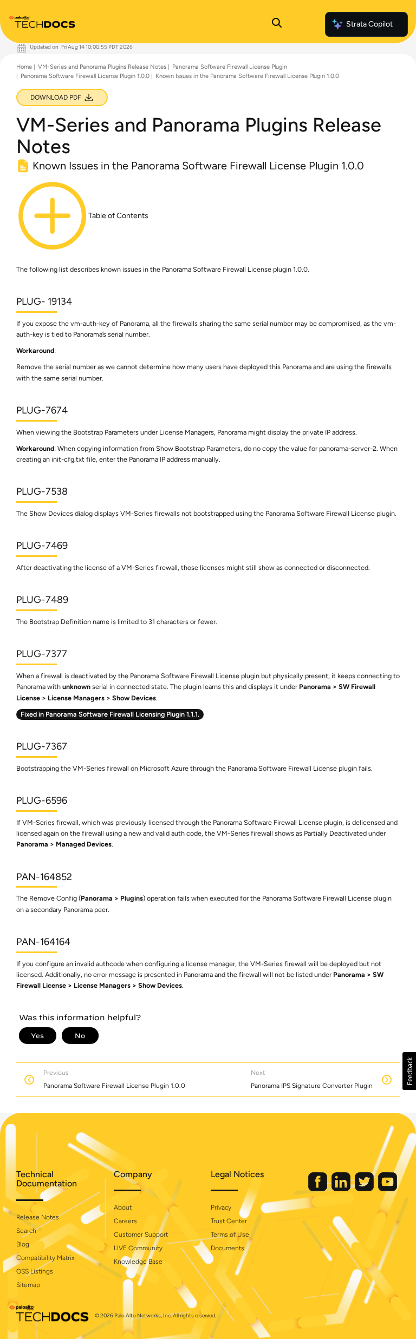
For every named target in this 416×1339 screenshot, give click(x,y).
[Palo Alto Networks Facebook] (318, 1188)
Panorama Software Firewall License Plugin (229, 66)
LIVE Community (138, 1248)
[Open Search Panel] (277, 24)
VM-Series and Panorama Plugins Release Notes (102, 66)
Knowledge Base (138, 1261)
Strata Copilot (369, 24)
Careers (125, 1221)
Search (26, 1231)
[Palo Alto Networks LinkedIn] (342, 1188)
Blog (22, 1244)
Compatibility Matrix (45, 1258)
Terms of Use (230, 1234)
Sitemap (28, 1285)
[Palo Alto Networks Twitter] (365, 1188)
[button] (409, 1071)
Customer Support (141, 1234)
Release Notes (37, 1217)
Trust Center (229, 1221)
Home (24, 66)
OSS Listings (34, 1271)
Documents (227, 1248)
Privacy (221, 1207)
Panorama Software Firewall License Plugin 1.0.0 (85, 76)
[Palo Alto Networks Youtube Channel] (387, 1188)
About (123, 1207)
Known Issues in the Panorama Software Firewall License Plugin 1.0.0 (247, 76)
